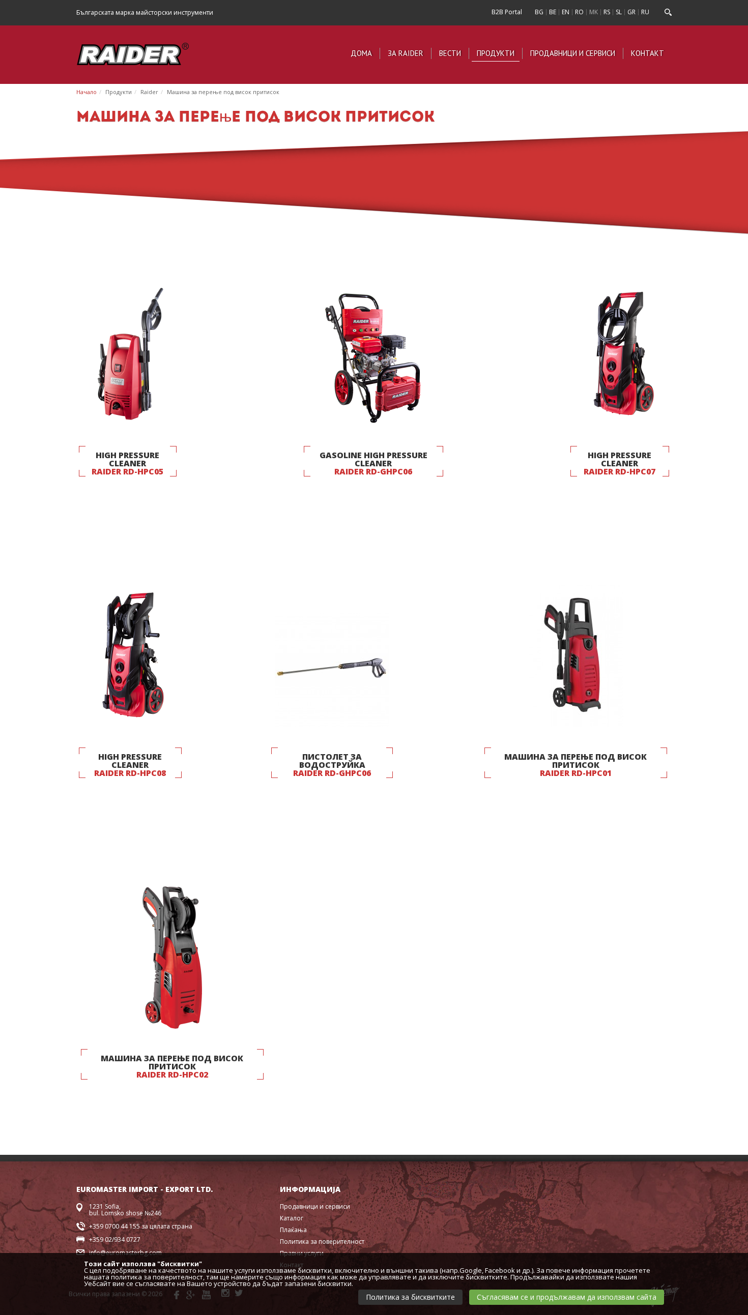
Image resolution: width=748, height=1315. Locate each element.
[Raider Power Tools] (132, 52)
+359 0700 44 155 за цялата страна (140, 1226)
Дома (361, 53)
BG (539, 12)
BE (552, 12)
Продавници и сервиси (572, 53)
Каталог (291, 1218)
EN (565, 12)
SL (619, 12)
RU (645, 12)
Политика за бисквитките (410, 1297)
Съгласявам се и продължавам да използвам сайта (566, 1297)
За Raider (405, 53)
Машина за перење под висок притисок (223, 92)
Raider (149, 92)
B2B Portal (507, 12)
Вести (450, 53)
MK (593, 12)
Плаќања (293, 1230)
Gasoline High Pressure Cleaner (373, 463)
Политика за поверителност (322, 1241)
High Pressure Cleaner (127, 463)
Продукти (495, 53)
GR (631, 12)
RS (606, 12)
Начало (86, 92)
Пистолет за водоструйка (332, 765)
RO (579, 12)
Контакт (647, 53)
